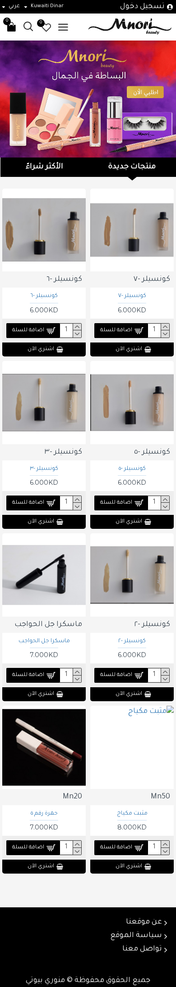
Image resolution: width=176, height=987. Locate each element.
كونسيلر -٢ (132, 641)
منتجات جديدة (132, 167)
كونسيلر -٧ (132, 296)
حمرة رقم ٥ (44, 814)
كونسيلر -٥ (132, 469)
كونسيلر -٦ (44, 296)
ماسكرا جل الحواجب (44, 641)
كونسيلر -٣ (44, 469)
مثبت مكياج (132, 814)
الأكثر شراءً (44, 167)
